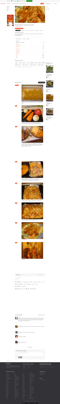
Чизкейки (23, 391)
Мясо (7, 383)
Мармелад (23, 392)
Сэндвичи (7, 395)
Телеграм (24, 367)
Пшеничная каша (17, 396)
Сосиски (7, 392)
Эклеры (23, 396)
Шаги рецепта (27, 30)
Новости (8, 9)
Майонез (31, 395)
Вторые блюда (8, 382)
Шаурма (7, 397)
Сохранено (8, 6)
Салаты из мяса (16, 376)
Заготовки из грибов (32, 376)
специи (17, 57)
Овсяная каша (16, 391)
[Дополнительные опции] (37, 403)
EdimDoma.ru (11, 365)
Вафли (23, 382)
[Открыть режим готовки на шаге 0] (44, 85)
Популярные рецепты (10, 371)
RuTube (28, 367)
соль (16, 56)
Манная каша (16, 389)
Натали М (19, 335)
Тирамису (23, 395)
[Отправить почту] (53, 367)
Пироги (23, 374)
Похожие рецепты (36, 30)
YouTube (29, 365)
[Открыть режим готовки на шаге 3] (44, 162)
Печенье (23, 376)
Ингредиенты (22, 30)
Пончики (23, 383)
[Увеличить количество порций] (25, 38)
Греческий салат (17, 383)
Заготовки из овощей (32, 375)
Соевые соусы (31, 390)
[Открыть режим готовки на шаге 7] (44, 243)
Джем (30, 383)
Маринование (31, 381)
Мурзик (19, 331)
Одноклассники (25, 366)
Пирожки (23, 377)
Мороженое (23, 389)
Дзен (31, 365)
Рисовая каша (16, 390)
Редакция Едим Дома (42, 379)
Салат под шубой (17, 385)
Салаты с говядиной (17, 378)
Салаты (15, 375)
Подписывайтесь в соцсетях (28, 364)
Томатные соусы (32, 391)
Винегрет (16, 382)
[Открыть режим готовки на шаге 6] (44, 223)
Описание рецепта (18, 30)
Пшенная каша (16, 388)
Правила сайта (23, 401)
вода (16, 55)
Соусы (30, 385)
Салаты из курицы (17, 377)
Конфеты (23, 388)
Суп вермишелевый (8, 378)
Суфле (23, 397)
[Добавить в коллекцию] (52, 66)
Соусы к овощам (32, 388)
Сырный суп (7, 375)
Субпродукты (7, 385)
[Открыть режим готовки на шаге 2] (44, 127)
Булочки (23, 384)
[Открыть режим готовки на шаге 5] (44, 203)
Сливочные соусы (32, 389)
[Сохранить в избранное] (51, 66)
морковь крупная (18, 45)
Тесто (15, 398)
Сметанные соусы (32, 392)
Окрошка (7, 381)
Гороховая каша (16, 395)
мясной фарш (18, 48)
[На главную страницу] (3, 4)
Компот (30, 384)
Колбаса (7, 391)
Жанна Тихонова (19, 325)
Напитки (31, 396)
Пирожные (23, 390)
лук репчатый (18, 46)
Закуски (7, 390)
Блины (23, 375)
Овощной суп (7, 377)
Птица (7, 384)
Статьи (8, 8)
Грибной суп (7, 374)
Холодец (7, 398)
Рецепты (8, 7)
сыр (16, 47)
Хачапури (23, 381)
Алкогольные (31, 397)
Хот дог (7, 396)
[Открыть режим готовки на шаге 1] (44, 106)
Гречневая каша (16, 392)
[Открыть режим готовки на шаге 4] (44, 183)
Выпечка (16, 397)
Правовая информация (34, 401)
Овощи (7, 388)
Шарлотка (23, 385)
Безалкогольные (32, 398)
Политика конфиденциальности (28, 401)
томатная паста (18, 51)
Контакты (37, 401)
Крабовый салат (16, 384)
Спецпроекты (41, 374)
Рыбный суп (7, 376)
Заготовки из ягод (32, 377)
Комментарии (41, 30)
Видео (7, 10)
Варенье (31, 382)
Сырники (23, 378)
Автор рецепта (31, 30)
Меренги (23, 398)
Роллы (15, 374)
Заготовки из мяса (32, 374)
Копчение (31, 378)
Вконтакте (24, 365)
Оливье (15, 381)
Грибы (7, 389)
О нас (41, 378)
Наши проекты (42, 371)
